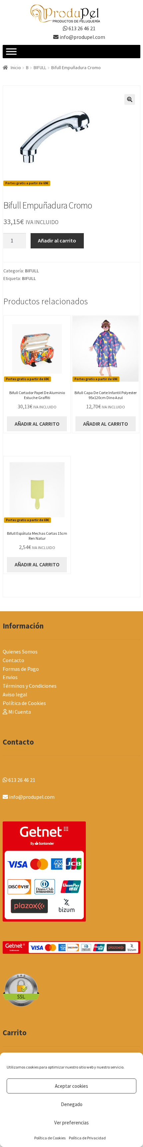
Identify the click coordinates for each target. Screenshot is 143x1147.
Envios (10, 677)
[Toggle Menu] (11, 52)
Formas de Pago (21, 668)
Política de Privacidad (87, 1137)
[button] (129, 99)
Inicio (16, 68)
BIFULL (40, 68)
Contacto (13, 660)
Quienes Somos (20, 651)
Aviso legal (15, 694)
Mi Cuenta (19, 711)
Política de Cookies (50, 1137)
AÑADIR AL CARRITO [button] (37, 423)
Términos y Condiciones (30, 685)
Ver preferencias (71, 1122)
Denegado (71, 1104)
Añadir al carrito (57, 240)
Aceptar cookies (71, 1086)
